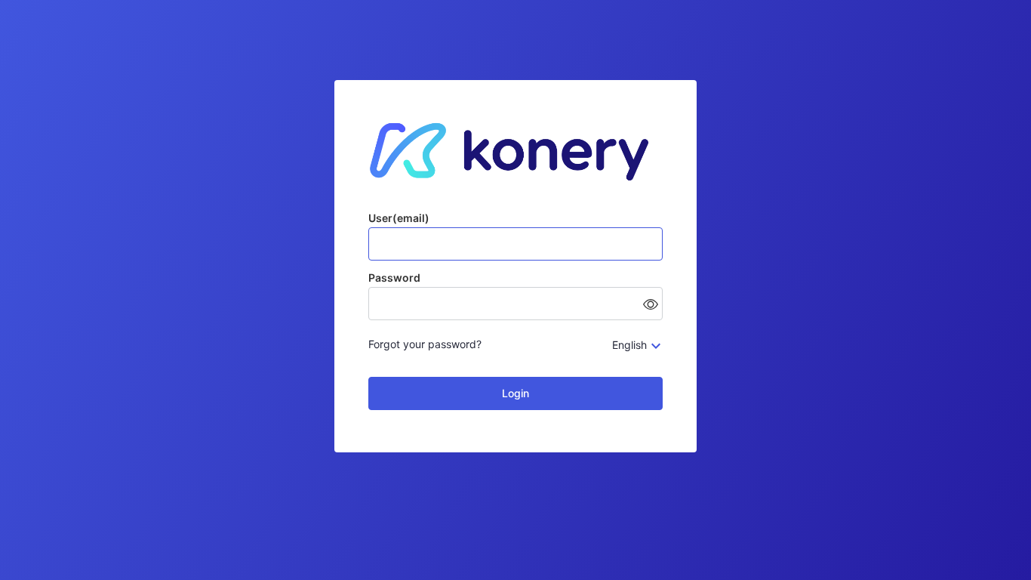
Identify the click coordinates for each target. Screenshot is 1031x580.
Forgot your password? (425, 344)
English (629, 344)
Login (515, 393)
